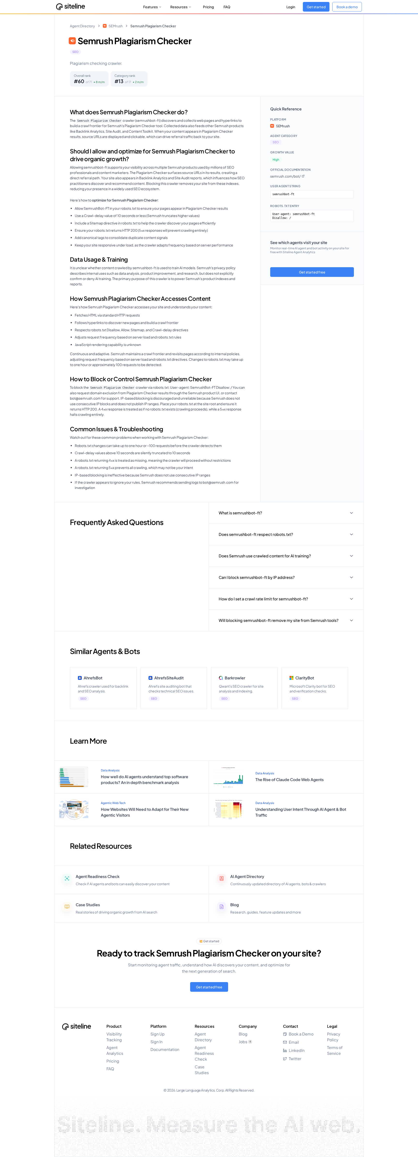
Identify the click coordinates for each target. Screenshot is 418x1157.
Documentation (164, 1049)
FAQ (227, 7)
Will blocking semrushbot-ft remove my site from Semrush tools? (278, 620)
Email (294, 1042)
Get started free (312, 272)
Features (150, 7)
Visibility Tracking (114, 1036)
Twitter (295, 1058)
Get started (316, 7)
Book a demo (347, 7)
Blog (243, 1033)
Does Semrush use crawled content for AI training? (265, 555)
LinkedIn (297, 1050)
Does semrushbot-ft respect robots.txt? (256, 534)
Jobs (245, 1041)
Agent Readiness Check (204, 1053)
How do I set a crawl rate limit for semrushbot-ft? (263, 598)
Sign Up (157, 1033)
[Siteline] (76, 1026)
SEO (75, 52)
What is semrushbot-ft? (240, 512)
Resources (178, 7)
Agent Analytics (114, 1050)
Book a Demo (301, 1033)
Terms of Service (335, 1050)
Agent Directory (82, 26)
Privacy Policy (333, 1036)
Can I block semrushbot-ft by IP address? (257, 577)
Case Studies (202, 1069)
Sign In (156, 1041)
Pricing (208, 7)
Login (290, 7)
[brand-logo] (70, 6)
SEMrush (116, 26)
